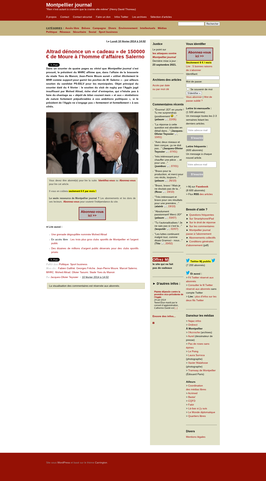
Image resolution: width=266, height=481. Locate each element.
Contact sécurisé (82, 16)
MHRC (50, 272)
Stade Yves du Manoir (102, 272)
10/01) (158, 137)
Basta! (191, 397)
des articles (206, 194)
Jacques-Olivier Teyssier (64, 277)
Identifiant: (192, 73)
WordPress (63, 462)
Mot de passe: (194, 81)
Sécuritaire (79, 31)
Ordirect (192, 324)
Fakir (191, 404)
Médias (162, 28)
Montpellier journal (69, 5)
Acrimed (192, 393)
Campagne (99, 28)
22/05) (172, 119)
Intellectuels (147, 28)
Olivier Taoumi (80, 272)
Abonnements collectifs (202, 237)
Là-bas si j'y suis (197, 408)
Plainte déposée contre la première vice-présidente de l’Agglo (168, 294)
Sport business (108, 31)
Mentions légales (195, 436)
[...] (176, 308)
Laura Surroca (196, 355)
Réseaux (65, 31)
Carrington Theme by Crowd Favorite (197, 461)
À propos (51, 16)
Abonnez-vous (127, 180)
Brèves (86, 28)
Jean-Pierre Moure (107, 268)
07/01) (173, 151)
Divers (112, 28)
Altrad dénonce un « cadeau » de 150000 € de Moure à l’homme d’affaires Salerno (95, 54)
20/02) (169, 243)
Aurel (191, 336)
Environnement (128, 28)
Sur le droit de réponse (202, 222)
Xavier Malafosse (198, 362)
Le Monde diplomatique (201, 412)
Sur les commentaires (201, 226)
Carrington (101, 462)
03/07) (172, 217)
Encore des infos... (164, 316)
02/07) (174, 228)
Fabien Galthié (66, 268)
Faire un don (103, 16)
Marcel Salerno (128, 268)
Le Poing (193, 351)
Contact (64, 16)
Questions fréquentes (201, 214)
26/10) (172, 180)
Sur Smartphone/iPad (201, 218)
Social (92, 31)
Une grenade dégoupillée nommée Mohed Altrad (79, 234)
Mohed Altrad (62, 272)
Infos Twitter (121, 16)
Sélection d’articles (161, 16)
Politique (51, 31)
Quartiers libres (197, 416)
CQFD (191, 400)
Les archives (139, 16)
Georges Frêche (85, 268)
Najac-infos (194, 320)
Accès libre (72, 28)
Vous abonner (194, 96)
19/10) (170, 191)
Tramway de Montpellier (202, 370)
